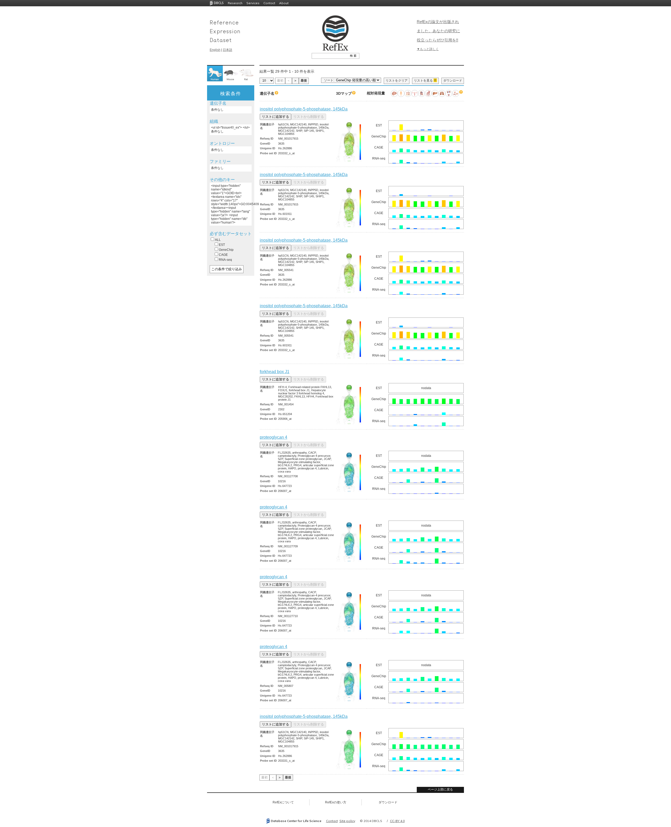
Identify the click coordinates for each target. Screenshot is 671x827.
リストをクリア (397, 80)
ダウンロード (452, 80)
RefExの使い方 (335, 802)
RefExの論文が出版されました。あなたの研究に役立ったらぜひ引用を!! (438, 30)
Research (235, 3)
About (284, 3)
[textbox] (329, 55)
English (215, 50)
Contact (269, 3)
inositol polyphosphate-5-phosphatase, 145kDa (304, 109)
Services (252, 3)
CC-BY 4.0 (397, 821)
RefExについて (283, 802)
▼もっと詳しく (428, 49)
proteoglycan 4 (273, 437)
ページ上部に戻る (440, 789)
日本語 (227, 50)
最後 (304, 80)
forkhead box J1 (274, 371)
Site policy (347, 821)
